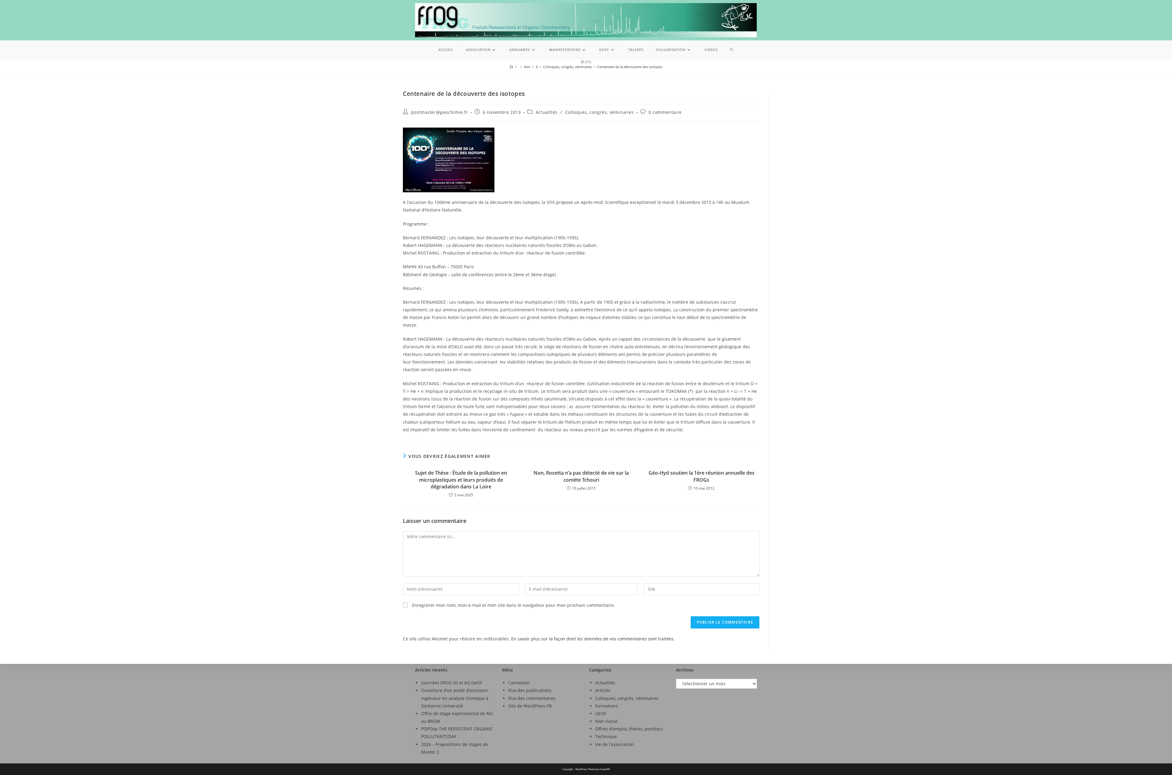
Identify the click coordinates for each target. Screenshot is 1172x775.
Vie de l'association (614, 744)
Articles (602, 690)
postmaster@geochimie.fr (439, 112)
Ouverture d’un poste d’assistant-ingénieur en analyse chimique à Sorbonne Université (455, 697)
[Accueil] (511, 66)
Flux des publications (530, 690)
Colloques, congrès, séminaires (599, 112)
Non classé (606, 721)
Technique (606, 736)
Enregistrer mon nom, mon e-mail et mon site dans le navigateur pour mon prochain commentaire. (513, 605)
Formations (606, 706)
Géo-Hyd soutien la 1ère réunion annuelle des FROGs (701, 476)
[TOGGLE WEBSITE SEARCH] (732, 50)
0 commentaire (665, 112)
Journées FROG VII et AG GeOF (451, 683)
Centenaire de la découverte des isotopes (629, 66)
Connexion (519, 683)
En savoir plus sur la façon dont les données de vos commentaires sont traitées (592, 639)
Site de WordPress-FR (530, 706)
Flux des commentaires (531, 698)
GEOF (600, 713)
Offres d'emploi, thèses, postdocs (629, 729)
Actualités (547, 112)
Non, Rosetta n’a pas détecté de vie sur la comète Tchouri (581, 476)
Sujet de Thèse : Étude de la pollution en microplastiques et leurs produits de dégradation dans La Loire (461, 479)
